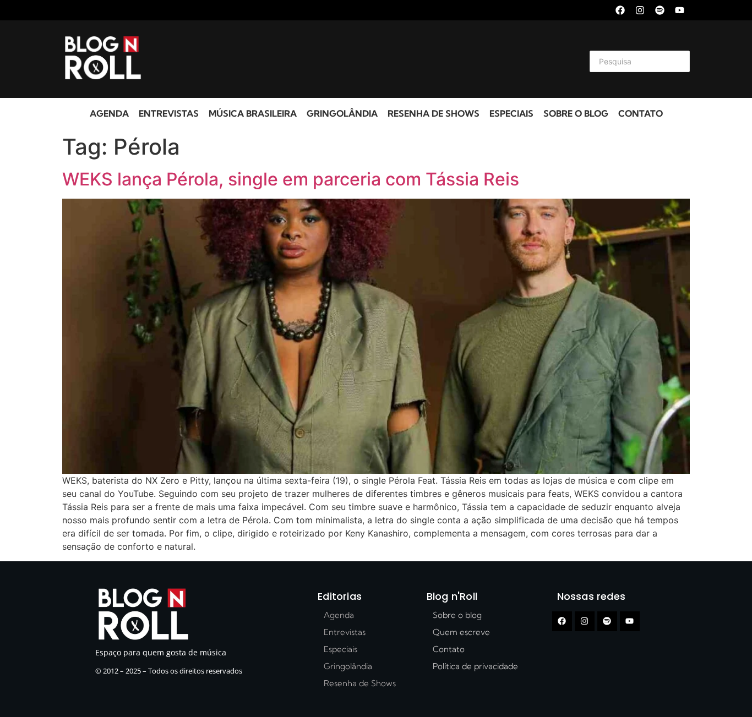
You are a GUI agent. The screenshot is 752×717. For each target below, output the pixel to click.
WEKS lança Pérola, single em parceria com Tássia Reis (290, 179)
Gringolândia (342, 113)
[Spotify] (659, 10)
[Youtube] (679, 10)
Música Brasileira (253, 113)
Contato (640, 113)
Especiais (511, 113)
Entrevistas (169, 113)
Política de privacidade (475, 666)
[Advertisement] (362, 59)
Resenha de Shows (433, 113)
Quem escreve (461, 632)
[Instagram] (640, 10)
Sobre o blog (575, 113)
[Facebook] (620, 10)
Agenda (109, 113)
